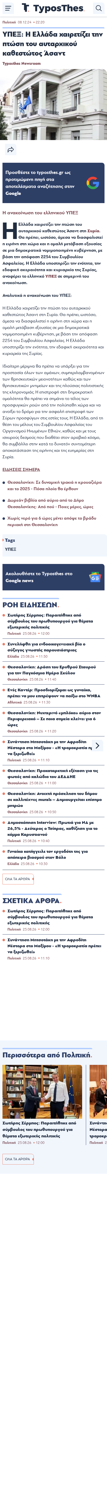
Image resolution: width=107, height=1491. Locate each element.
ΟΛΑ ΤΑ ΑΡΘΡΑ (17, 879)
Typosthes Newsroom (21, 63)
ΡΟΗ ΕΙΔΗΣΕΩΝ (29, 605)
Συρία (93, 231)
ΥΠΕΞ (51, 276)
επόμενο (97, 745)
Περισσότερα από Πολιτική (46, 1055)
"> (39, 183)
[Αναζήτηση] (99, 8)
